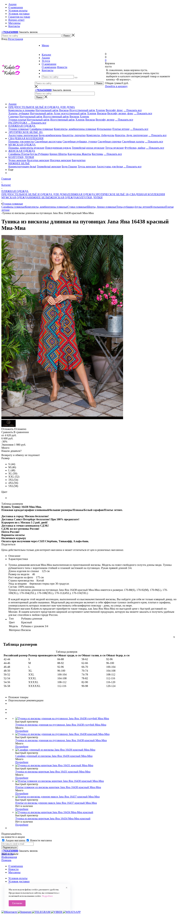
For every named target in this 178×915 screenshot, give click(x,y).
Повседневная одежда (58, 147)
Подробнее (21, 730)
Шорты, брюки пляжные (101, 206)
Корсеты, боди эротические (131, 135)
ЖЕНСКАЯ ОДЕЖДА (63, 197)
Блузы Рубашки (39, 154)
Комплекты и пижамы (21, 110)
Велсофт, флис (114, 110)
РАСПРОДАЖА (17, 122)
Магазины (14, 872)
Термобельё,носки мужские (88, 147)
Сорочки (13, 116)
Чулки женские (17, 160)
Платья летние (121, 129)
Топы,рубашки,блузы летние (133, 206)
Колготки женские (38, 160)
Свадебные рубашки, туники (80, 141)
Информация (9, 857)
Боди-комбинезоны (50, 135)
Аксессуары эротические (23, 135)
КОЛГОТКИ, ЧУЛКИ (90, 197)
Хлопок (100, 110)
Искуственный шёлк (62, 119)
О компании (49, 67)
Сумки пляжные (77, 206)
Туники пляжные (18, 129)
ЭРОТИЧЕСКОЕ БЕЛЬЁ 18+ (112, 194)
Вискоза (64, 110)
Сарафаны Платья (19, 154)
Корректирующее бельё (22, 166)
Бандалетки (79, 160)
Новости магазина (40, 840)
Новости (62, 67)
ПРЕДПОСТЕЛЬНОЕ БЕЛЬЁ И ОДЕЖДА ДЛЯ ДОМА (34, 194)
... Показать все (133, 110)
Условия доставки (19, 881)
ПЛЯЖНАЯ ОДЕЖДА (81, 194)
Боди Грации (69, 166)
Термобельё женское (49, 166)
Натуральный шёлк (46, 110)
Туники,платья (17, 119)
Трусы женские (87, 166)
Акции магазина (15, 840)
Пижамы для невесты (21, 141)
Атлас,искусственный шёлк (70, 113)
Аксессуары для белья (110, 166)
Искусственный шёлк (82, 110)
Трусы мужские (114, 147)
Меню (45, 45)
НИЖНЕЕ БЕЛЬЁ (39, 197)
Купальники (104, 129)
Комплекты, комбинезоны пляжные (75, 129)
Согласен (17, 903)
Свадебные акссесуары (48, 141)
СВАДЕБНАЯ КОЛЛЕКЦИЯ (147, 194)
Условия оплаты (17, 878)
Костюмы (97, 154)
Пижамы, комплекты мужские (26, 147)
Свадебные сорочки (109, 141)
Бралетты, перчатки (74, 135)
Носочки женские (60, 160)
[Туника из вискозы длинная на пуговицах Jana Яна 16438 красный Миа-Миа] (62, 418)
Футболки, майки (134, 147)
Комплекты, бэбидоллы (100, 135)
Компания (7, 853)
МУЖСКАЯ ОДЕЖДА (15, 197)
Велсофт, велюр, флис (120, 113)
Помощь (6, 860)
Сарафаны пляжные (41, 129)
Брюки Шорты (58, 154)
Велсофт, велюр (105, 119)
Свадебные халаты (133, 141)
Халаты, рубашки (18, 113)
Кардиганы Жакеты (79, 154)
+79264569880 (9, 32)
